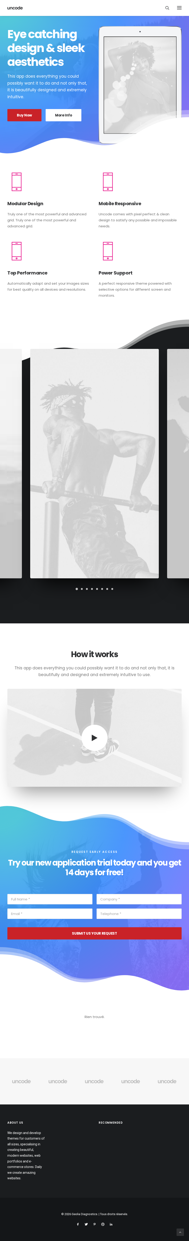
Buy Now (24, 115)
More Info (63, 115)
